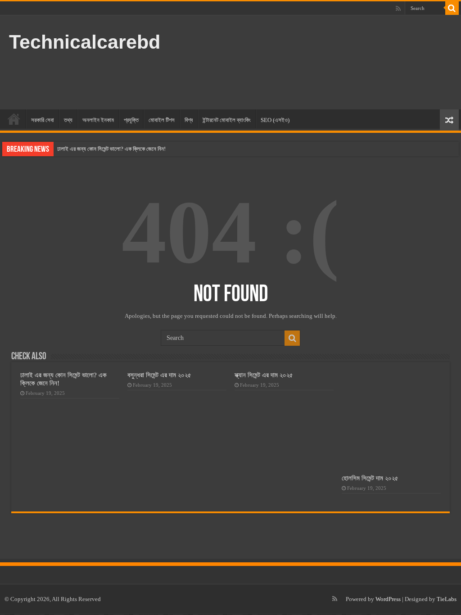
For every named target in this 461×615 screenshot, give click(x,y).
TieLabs (446, 599)
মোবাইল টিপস (162, 120)
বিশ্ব (189, 120)
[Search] (452, 8)
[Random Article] (449, 120)
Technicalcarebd (84, 42)
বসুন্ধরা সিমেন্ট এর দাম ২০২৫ (159, 375)
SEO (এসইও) (275, 120)
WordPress (388, 599)
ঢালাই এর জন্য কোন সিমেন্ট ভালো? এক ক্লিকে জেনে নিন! (111, 148)
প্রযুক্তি (131, 120)
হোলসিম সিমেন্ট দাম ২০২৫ (370, 478)
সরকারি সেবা (42, 120)
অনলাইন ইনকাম (98, 120)
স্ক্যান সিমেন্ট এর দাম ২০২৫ (264, 375)
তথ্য (68, 120)
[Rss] (398, 8)
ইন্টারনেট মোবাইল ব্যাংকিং (227, 120)
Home (14, 118)
